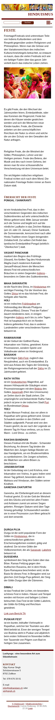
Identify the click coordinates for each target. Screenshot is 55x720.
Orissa (24, 405)
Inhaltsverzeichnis (34, 704)
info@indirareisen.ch (13, 688)
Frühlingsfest (29, 303)
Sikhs (41, 368)
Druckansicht (13, 706)
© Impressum (18, 704)
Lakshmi (46, 550)
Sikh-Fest (23, 358)
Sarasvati (35, 550)
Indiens (41, 273)
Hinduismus (39, 286)
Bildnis (38, 388)
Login (30, 708)
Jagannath (17, 392)
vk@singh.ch (9, 691)
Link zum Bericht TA (15, 613)
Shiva (15, 293)
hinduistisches (19, 382)
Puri (46, 402)
